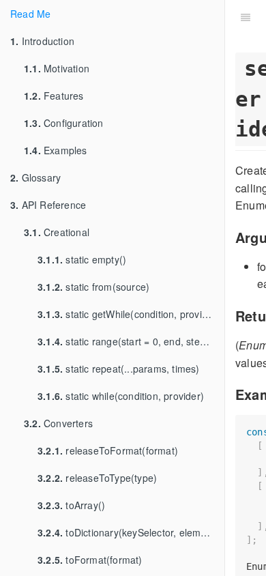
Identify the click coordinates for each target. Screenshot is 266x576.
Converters (58, 423)
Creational (56, 232)
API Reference (48, 205)
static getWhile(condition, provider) (129, 314)
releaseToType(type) (97, 478)
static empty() (82, 259)
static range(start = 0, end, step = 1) (131, 341)
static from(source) (93, 286)
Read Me (30, 13)
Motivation (56, 68)
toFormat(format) (90, 559)
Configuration (64, 123)
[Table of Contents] (246, 17)
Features (54, 95)
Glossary (35, 177)
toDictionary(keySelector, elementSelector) (131, 532)
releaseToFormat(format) (108, 450)
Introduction (42, 41)
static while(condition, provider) (121, 396)
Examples (55, 150)
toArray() (71, 505)
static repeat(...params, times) (119, 368)
